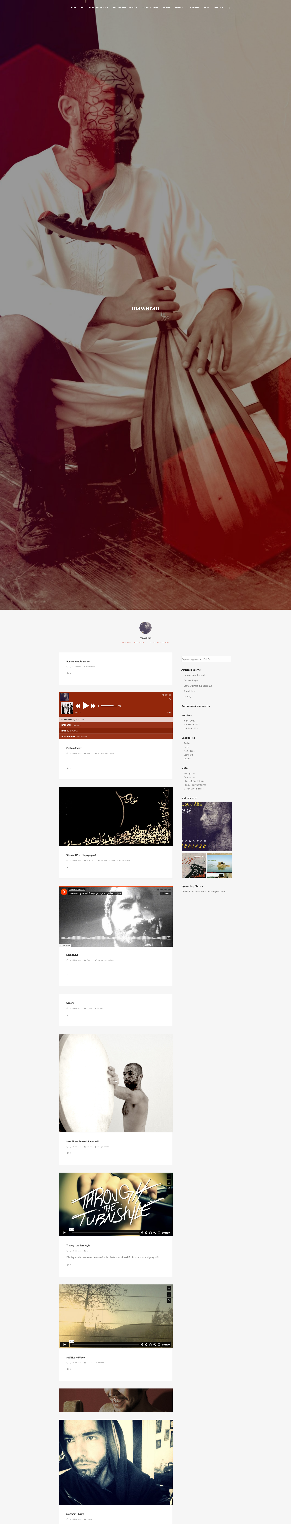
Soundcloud (72, 955)
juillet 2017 (189, 720)
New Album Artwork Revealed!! (82, 1141)
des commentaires (195, 784)
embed (101, 1363)
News (89, 1008)
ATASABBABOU (74, 736)
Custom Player (74, 748)
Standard (91, 860)
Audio (89, 753)
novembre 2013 (192, 724)
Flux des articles (194, 780)
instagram (163, 642)
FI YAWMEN (72, 719)
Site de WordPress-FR (195, 788)
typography (124, 860)
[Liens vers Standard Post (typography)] (116, 816)
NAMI (69, 730)
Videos (89, 1251)
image (100, 1147)
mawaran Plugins (75, 1514)
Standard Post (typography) (81, 855)
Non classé (90, 666)
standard (114, 860)
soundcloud (109, 960)
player (111, 753)
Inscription (189, 773)
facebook (139, 642)
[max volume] (119, 706)
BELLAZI (71, 725)
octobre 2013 (191, 728)
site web (127, 642)
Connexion (189, 777)
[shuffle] (166, 695)
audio (100, 753)
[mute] (99, 706)
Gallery (70, 1003)
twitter (150, 642)
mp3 (105, 753)
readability (105, 860)
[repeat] (163, 695)
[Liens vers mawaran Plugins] (116, 1462)
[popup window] (170, 695)
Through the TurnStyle (78, 1245)
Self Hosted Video (75, 1357)
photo (99, 1008)
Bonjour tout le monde (78, 661)
